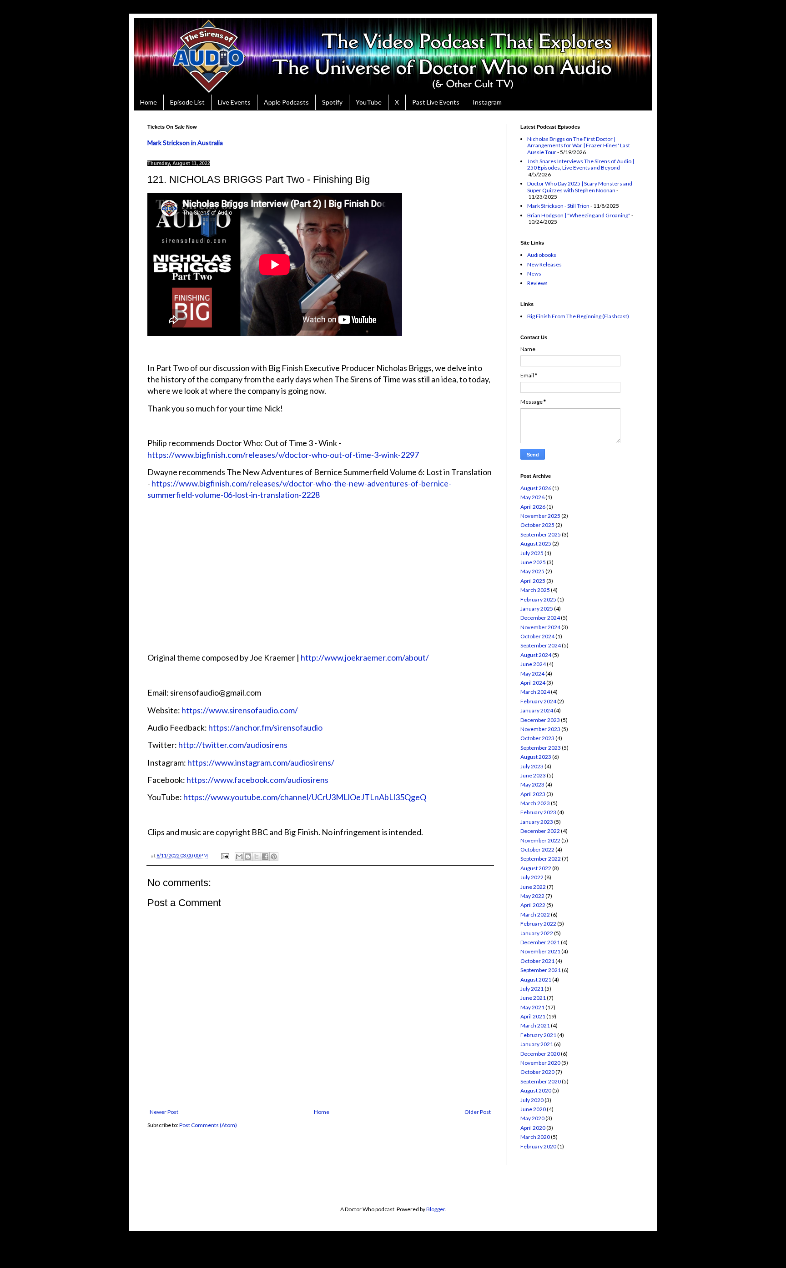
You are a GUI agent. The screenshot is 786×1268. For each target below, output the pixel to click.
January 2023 (536, 821)
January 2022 (536, 933)
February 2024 (538, 701)
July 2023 (532, 766)
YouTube (369, 102)
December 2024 (540, 617)
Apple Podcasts (286, 102)
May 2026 (532, 497)
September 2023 (540, 747)
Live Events (234, 102)
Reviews (537, 283)
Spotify (332, 102)
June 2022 (533, 886)
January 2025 (536, 608)
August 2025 (535, 543)
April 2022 (532, 905)
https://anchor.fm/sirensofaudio (265, 727)
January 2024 (536, 710)
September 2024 (540, 645)
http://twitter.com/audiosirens (232, 745)
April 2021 (532, 1016)
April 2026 (532, 506)
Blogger (435, 1209)
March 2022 (535, 914)
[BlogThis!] (247, 856)
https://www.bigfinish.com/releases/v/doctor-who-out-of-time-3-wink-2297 (283, 455)
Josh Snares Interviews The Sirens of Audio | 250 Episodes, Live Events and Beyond (580, 164)
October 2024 (537, 636)
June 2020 (533, 1109)
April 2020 (532, 1127)
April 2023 (532, 794)
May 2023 (532, 784)
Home (148, 102)
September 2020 (540, 1081)
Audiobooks (541, 254)
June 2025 (533, 562)
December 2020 (540, 1053)
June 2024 (533, 664)
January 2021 (536, 1044)
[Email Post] (224, 855)
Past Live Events (435, 102)
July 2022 (532, 877)
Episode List (187, 102)
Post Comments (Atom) (208, 1125)
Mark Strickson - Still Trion (558, 205)
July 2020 (532, 1100)
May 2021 (532, 1007)
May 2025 (532, 571)
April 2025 (532, 580)
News (534, 273)
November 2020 (540, 1062)
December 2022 (540, 830)
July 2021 (532, 988)
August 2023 (535, 756)
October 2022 (537, 849)
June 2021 (533, 997)
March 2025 (535, 589)
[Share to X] (256, 856)
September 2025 (540, 534)
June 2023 (533, 775)
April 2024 (532, 682)
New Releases (544, 264)
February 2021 (538, 1035)
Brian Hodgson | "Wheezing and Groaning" (578, 215)
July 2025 (532, 553)
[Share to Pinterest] (273, 856)
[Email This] (239, 856)
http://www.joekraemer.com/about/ (365, 657)
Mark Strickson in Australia (185, 142)
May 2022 (532, 895)
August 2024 (535, 655)
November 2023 (540, 729)
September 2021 (540, 970)
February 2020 (538, 1146)
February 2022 (538, 923)
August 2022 (535, 868)
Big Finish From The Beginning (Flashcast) (578, 316)
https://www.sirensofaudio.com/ (239, 710)
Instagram (487, 102)
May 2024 (532, 673)
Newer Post (164, 1111)
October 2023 (537, 738)
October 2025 (537, 524)
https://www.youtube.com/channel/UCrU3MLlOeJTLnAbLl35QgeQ (304, 797)
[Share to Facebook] (265, 856)
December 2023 (540, 720)
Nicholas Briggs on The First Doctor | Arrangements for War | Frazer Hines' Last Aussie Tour (578, 145)
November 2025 (540, 515)
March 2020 (535, 1136)
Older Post (477, 1111)
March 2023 (535, 803)
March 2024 (535, 691)
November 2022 (540, 840)
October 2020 (537, 1071)
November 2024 (540, 627)
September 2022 (540, 858)
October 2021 (537, 960)
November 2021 (540, 951)
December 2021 (540, 942)
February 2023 (538, 812)
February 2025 (538, 599)
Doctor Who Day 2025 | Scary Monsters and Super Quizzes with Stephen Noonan (579, 186)
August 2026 (535, 488)
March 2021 (535, 1025)
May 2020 (532, 1118)
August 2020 (535, 1090)
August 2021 (535, 979)
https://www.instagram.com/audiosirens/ (260, 762)
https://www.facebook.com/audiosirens (257, 780)
